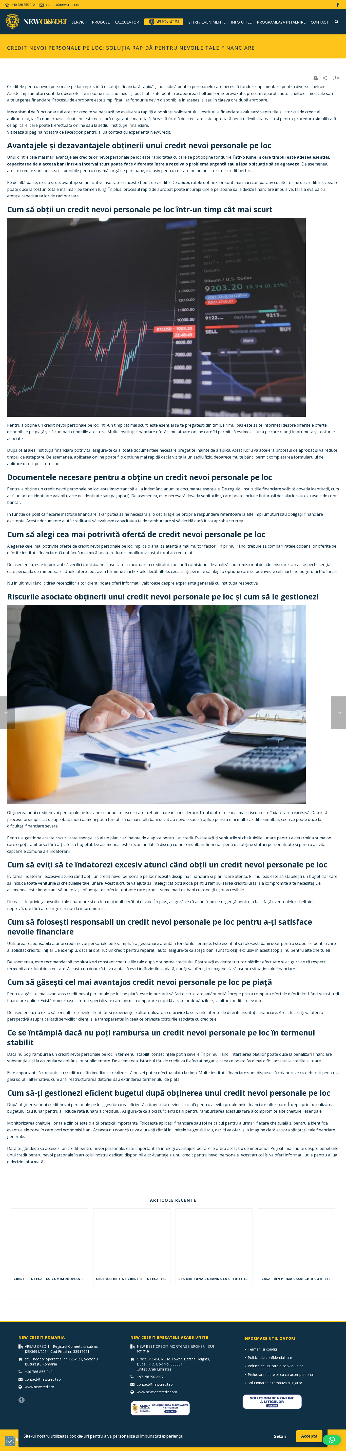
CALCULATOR (127, 22)
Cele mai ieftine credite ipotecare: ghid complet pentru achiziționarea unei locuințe (133, 1279)
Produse (101, 22)
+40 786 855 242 (23, 4)
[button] (332, 1440)
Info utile (241, 22)
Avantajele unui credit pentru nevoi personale (195, 1155)
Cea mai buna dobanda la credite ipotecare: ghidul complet (215, 1279)
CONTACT (20, 1173)
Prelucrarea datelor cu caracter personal (281, 1374)
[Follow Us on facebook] (21, 1400)
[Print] (316, 77)
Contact (320, 22)
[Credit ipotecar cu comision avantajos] (49, 1241)
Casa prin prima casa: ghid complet (296, 1279)
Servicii (79, 22)
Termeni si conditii (263, 1349)
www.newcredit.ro (39, 1387)
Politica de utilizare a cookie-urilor (275, 1365)
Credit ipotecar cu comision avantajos (51, 1279)
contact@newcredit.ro (62, 4)
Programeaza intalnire (281, 22)
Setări (280, 1436)
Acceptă (309, 1436)
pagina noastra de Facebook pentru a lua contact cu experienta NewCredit (99, 132)
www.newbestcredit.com (157, 1392)
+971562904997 (150, 1377)
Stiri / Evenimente (207, 22)
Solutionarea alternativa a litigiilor (275, 1382)
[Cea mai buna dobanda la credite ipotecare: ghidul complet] (214, 1241)
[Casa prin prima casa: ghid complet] (296, 1241)
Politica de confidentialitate (270, 1357)
